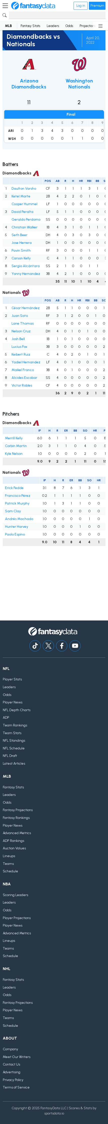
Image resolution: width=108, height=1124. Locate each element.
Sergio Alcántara (26, 266)
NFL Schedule (14, 748)
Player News (12, 702)
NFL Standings (14, 740)
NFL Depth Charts (16, 710)
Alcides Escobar (24, 378)
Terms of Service (16, 1087)
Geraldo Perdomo (26, 219)
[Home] (33, 5)
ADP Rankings (13, 841)
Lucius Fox (19, 347)
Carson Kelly (21, 258)
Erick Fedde (14, 488)
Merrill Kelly (14, 438)
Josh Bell (18, 339)
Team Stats (12, 733)
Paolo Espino (15, 534)
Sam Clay (13, 511)
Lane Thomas (23, 323)
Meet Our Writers (16, 1057)
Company (10, 1049)
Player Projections (17, 918)
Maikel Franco (23, 370)
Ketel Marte (21, 196)
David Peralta (22, 212)
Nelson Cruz (21, 331)
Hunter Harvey (16, 527)
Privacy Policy (13, 1080)
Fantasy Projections (18, 810)
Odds (69, 26)
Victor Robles (22, 385)
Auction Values (14, 848)
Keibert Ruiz (21, 354)
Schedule (10, 871)
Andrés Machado (19, 519)
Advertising (11, 1072)
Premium (97, 5)
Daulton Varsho (24, 188)
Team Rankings (15, 725)
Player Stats (12, 679)
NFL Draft (10, 756)
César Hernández (26, 308)
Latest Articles (14, 763)
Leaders (53, 26)
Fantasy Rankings (16, 818)
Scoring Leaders (15, 895)
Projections (88, 26)
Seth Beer (19, 235)
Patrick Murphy (17, 503)
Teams (8, 864)
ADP (6, 717)
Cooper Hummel (24, 204)
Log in (80, 5)
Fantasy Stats (30, 26)
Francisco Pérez (17, 496)
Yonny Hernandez (26, 274)
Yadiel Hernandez (26, 362)
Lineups (9, 856)
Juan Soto (20, 316)
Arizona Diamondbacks (29, 84)
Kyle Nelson (14, 454)
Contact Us (11, 1064)
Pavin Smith (21, 250)
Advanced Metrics (17, 833)
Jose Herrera (22, 243)
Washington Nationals (79, 84)
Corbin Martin (16, 446)
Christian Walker (24, 227)
